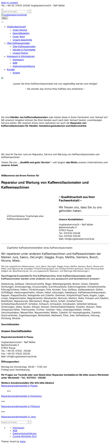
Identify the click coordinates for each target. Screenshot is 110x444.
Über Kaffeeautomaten (18, 43)
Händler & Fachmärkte (24, 49)
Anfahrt (16, 72)
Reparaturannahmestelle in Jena (18, 416)
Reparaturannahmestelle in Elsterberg (21, 396)
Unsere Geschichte (22, 39)
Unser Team (19, 36)
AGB (15, 62)
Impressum (18, 59)
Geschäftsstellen (21, 33)
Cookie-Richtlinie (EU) (25, 436)
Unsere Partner (20, 53)
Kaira (22, 441)
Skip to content (9, 2)
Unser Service (20, 30)
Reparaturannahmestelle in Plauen (19, 385)
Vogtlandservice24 (16, 26)
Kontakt (11, 69)
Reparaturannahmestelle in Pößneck (20, 406)
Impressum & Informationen (21, 56)
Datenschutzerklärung (24, 66)
